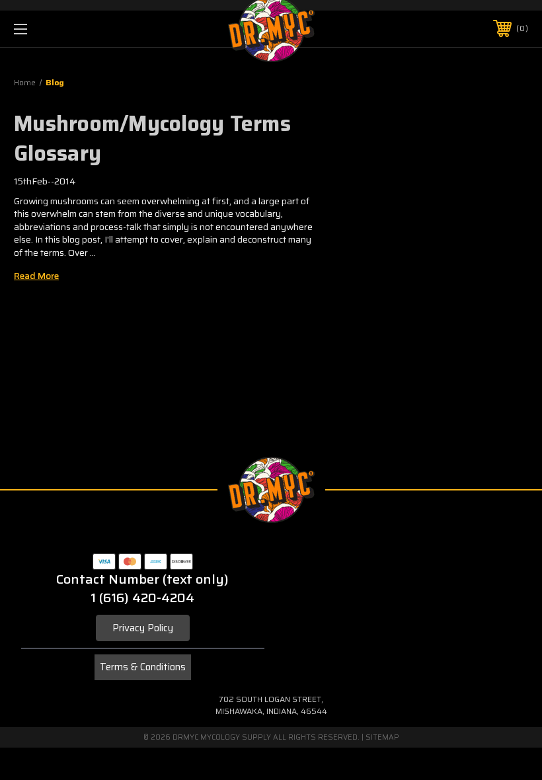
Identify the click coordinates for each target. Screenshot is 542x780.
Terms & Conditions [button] (143, 667)
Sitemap (382, 737)
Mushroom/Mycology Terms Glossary (152, 138)
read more (36, 275)
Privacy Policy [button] (142, 628)
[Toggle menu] (65, 29)
